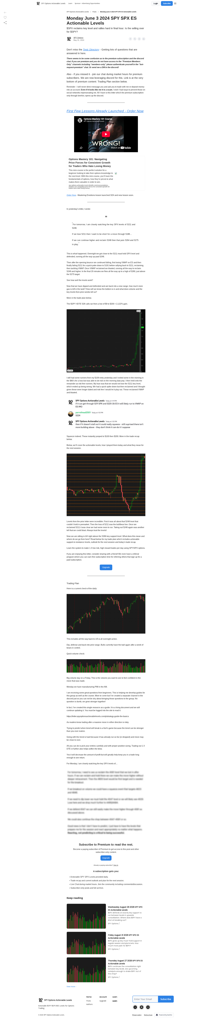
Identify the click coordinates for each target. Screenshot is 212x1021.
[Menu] (175, 3)
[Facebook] (141, 1007)
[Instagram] (148, 1007)
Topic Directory (91, 49)
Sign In (115, 865)
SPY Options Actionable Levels (78, 12)
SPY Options (78, 38)
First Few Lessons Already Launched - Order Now (105, 111)
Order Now (71, 195)
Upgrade (106, 567)
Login (155, 3)
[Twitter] (135, 1007)
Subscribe (167, 3)
